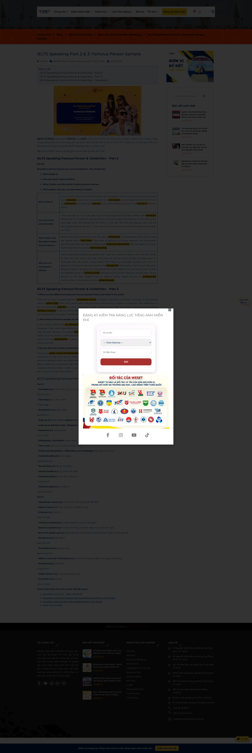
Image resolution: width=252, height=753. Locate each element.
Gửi (126, 362)
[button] (169, 309)
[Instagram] (121, 435)
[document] (126, 376)
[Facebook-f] (107, 435)
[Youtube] (134, 435)
